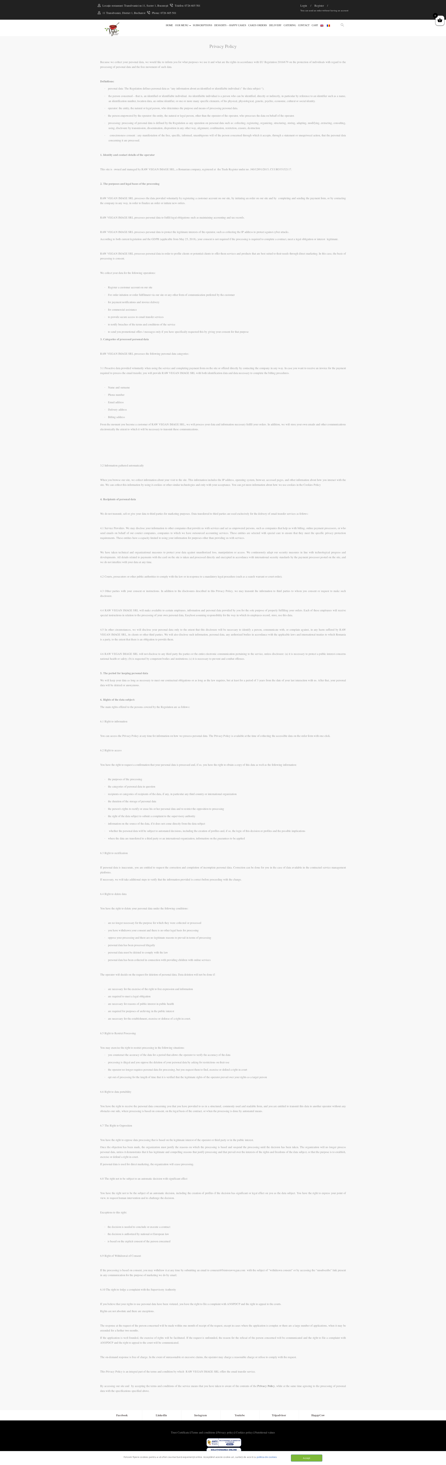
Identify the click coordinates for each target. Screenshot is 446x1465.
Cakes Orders (257, 25)
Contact (304, 25)
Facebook (122, 1415)
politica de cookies (267, 1457)
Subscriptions (202, 25)
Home (169, 25)
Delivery (275, 25)
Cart (315, 25)
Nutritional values (265, 1432)
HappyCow (318, 1415)
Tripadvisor (279, 1415)
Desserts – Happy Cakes (230, 25)
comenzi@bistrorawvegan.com (227, 1270)
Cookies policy (244, 1432)
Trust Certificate (180, 1432)
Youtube (240, 1415)
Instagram (200, 1415)
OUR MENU (182, 25)
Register (319, 5)
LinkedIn (161, 1415)
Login (304, 5)
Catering (290, 25)
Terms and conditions (203, 1432)
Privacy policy (225, 1432)
